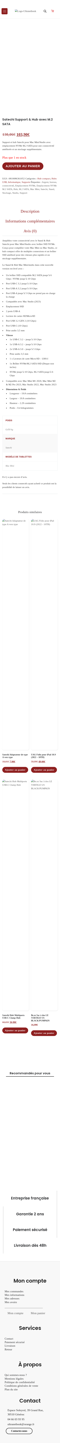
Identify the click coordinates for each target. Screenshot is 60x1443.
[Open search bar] (45, 11)
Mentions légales (14, 1378)
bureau (53, 182)
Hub (16, 189)
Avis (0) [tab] (30, 231)
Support (23, 193)
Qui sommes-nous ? (16, 1374)
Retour (8, 1349)
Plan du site (11, 1389)
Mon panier (38, 1313)
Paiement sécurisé (15, 1342)
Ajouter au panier (23, 166)
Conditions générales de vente (21, 1385)
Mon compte (15, 1313)
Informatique (14, 182)
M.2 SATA (24, 189)
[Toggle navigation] (5, 11)
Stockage (6, 193)
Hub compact (43, 178)
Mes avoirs (11, 1302)
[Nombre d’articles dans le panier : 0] (53, 11)
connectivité (8, 185)
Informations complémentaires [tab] (30, 221)
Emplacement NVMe (25, 185)
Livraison (10, 1345)
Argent (45, 182)
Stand (51, 189)
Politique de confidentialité (20, 1382)
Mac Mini (34, 189)
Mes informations (14, 1294)
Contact (9, 1338)
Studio (15, 193)
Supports (26, 182)
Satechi (44, 189)
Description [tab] (30, 211)
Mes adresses (12, 1298)
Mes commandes (14, 1291)
